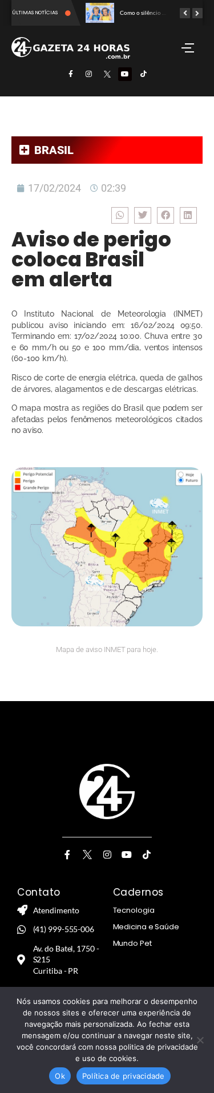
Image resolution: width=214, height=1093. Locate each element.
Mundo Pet (132, 943)
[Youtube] (125, 74)
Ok (60, 1075)
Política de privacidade (123, 1075)
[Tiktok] (143, 74)
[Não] (199, 1040)
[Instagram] (89, 74)
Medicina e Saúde (146, 926)
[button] (119, 215)
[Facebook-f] (71, 74)
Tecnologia (134, 910)
